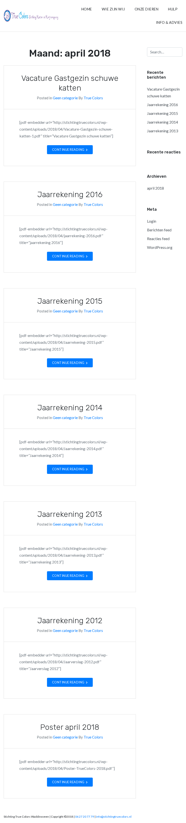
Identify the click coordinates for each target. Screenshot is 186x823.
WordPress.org (159, 247)
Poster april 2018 (69, 727)
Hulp (173, 9)
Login (151, 221)
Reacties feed (158, 238)
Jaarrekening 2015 (69, 301)
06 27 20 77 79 (84, 816)
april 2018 (155, 188)
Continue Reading (68, 149)
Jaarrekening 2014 (69, 407)
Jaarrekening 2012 (69, 620)
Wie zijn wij (113, 9)
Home (86, 9)
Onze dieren (147, 9)
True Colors (93, 98)
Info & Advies (169, 22)
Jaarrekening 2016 (69, 194)
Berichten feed (159, 229)
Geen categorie (65, 98)
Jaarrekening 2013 (69, 514)
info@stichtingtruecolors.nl (114, 816)
